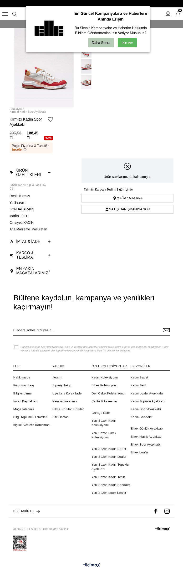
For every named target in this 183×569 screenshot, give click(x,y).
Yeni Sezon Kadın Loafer (109, 456)
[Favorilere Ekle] (50, 120)
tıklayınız (125, 350)
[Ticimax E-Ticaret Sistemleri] (91, 565)
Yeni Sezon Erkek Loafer (109, 493)
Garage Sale (101, 413)
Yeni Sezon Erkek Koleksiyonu (104, 435)
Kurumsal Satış (24, 385)
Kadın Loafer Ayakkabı (147, 393)
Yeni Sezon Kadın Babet (109, 449)
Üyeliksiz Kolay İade (66, 393)
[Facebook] (155, 511)
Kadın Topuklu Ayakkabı (148, 401)
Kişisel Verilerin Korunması (31, 425)
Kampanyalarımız (64, 401)
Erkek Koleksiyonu (104, 385)
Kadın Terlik (139, 385)
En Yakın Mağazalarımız (32, 271)
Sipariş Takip (61, 385)
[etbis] (19, 543)
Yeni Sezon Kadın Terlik (108, 477)
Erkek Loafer (139, 452)
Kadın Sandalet (141, 417)
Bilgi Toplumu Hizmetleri (30, 417)
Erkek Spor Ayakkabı (146, 444)
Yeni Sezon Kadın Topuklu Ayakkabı (110, 467)
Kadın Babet (139, 377)
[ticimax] (162, 529)
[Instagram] (167, 511)
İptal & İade (28, 241)
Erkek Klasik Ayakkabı (146, 436)
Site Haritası (60, 417)
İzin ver (127, 43)
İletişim (57, 377)
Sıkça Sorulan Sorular (68, 409)
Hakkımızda (21, 377)
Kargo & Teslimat (25, 255)
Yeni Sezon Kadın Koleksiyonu (104, 423)
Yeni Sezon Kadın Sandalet (111, 485)
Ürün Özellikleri (28, 172)
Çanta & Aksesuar (104, 401)
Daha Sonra (101, 43)
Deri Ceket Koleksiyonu (108, 393)
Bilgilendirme (22, 393)
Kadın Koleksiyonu (105, 377)
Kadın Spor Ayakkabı (146, 409)
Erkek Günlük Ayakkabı (147, 428)
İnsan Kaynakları (25, 401)
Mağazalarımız (23, 409)
